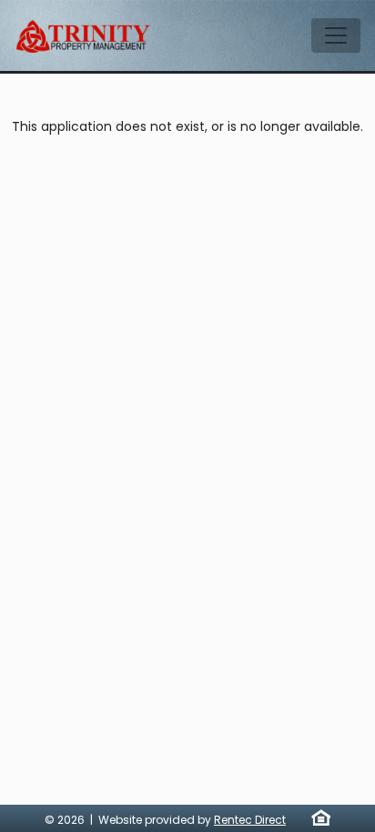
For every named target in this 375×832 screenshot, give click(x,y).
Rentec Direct (250, 819)
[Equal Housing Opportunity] (320, 817)
